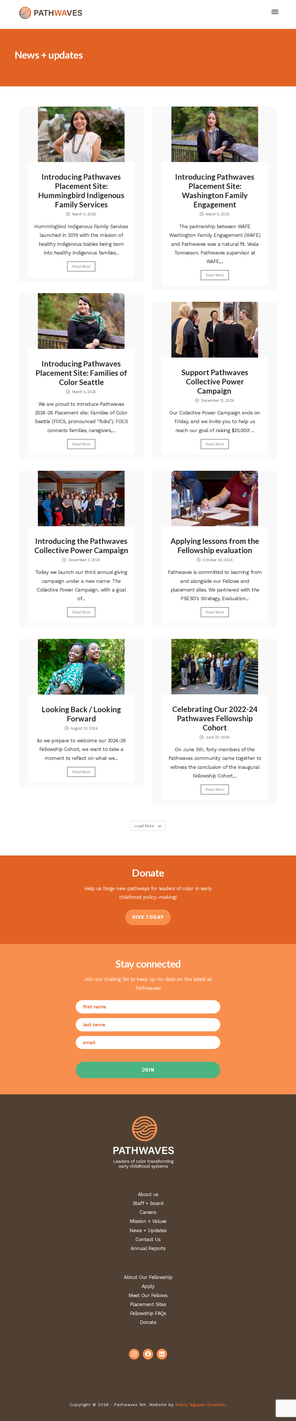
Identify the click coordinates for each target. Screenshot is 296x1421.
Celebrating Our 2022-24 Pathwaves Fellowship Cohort (215, 718)
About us (148, 1194)
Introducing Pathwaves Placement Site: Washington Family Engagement (214, 190)
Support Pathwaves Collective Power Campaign (215, 381)
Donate (148, 1322)
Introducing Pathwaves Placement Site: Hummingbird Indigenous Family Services (81, 190)
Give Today (148, 917)
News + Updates (148, 1230)
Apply (148, 1286)
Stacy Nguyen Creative (200, 1404)
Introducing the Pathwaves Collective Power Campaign (81, 545)
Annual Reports (148, 1248)
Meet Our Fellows (148, 1295)
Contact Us (148, 1239)
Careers (148, 1212)
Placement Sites (148, 1304)
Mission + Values (148, 1221)
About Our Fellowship (148, 1277)
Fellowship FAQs (148, 1313)
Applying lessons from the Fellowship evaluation (215, 545)
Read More (81, 266)
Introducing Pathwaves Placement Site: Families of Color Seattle (81, 373)
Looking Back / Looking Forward (81, 714)
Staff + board (148, 1203)
